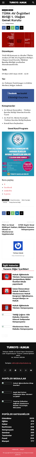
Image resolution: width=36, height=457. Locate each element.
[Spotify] (15, 370)
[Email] (21, 28)
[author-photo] (18, 250)
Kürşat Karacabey (15, 200)
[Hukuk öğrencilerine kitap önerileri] (7, 384)
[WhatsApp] (13, 28)
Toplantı (11, 10)
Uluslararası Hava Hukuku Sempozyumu (22, 327)
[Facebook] (4, 28)
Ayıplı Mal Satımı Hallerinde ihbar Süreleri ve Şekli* (22, 394)
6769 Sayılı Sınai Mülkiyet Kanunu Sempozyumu (26, 227)
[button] (3, 2)
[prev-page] (3, 336)
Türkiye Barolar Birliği (14, 202)
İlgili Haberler (10, 265)
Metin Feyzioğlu (26, 200)
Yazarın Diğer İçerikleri (16, 269)
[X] (8, 28)
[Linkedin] (17, 28)
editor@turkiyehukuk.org (21, 363)
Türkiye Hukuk (9, 23)
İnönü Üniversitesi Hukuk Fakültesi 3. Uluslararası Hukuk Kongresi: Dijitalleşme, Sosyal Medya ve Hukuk (22, 295)
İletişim (22, 449)
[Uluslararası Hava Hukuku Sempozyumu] (7, 328)
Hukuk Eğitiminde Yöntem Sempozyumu (22, 306)
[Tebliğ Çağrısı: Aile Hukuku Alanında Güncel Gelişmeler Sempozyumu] (7, 316)
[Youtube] (31, 370)
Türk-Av (5, 202)
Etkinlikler (11, 7)
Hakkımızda (15, 449)
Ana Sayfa (4, 7)
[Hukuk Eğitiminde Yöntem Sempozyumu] (7, 307)
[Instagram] (10, 370)
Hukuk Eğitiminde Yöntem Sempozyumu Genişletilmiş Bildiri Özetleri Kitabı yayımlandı (22, 279)
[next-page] (6, 336)
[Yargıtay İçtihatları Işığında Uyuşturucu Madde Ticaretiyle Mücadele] (7, 402)
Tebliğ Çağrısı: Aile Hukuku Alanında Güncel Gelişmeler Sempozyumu (21, 318)
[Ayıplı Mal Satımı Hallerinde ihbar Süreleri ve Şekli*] (7, 393)
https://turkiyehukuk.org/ (18, 255)
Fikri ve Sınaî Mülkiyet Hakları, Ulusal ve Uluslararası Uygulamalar (10, 229)
